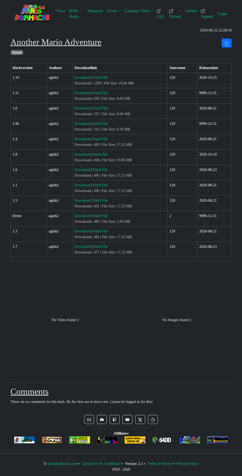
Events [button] (112, 11)
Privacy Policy (188, 464)
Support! (207, 16)
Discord (175, 16)
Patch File (100, 77)
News (61, 11)
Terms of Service (160, 464)
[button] (89, 419)
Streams (191, 11)
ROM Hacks (74, 13)
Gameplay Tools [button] (137, 11)
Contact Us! (90, 464)
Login (222, 14)
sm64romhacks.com (62, 464)
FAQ (160, 16)
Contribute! (112, 464)
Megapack (95, 11)
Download (82, 77)
